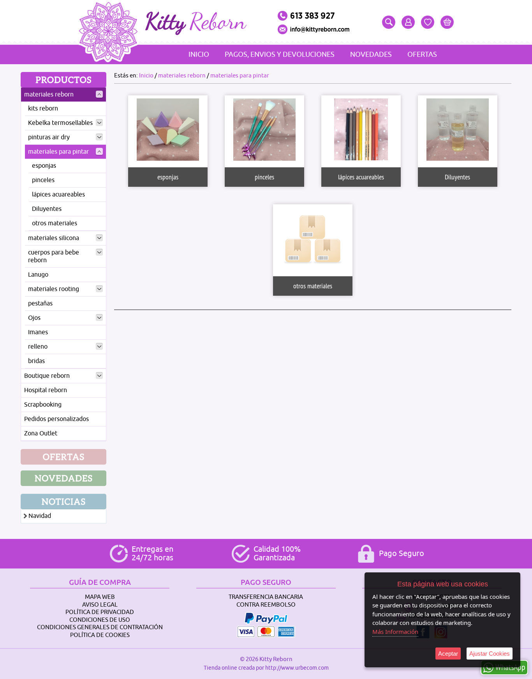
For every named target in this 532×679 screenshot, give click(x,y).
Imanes (38, 332)
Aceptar (448, 653)
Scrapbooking (43, 405)
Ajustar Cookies (489, 653)
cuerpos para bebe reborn (53, 256)
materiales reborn (49, 94)
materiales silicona (53, 238)
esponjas (44, 166)
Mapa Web (100, 597)
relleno (38, 347)
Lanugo (38, 275)
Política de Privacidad (99, 612)
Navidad (39, 516)
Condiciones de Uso (99, 620)
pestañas (40, 303)
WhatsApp (510, 666)
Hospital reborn (45, 390)
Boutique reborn (47, 376)
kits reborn (43, 108)
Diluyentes (47, 209)
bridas (36, 361)
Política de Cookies (100, 635)
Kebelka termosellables (60, 123)
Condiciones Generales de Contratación (100, 627)
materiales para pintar (58, 152)
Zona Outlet (40, 433)
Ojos (34, 318)
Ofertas (422, 54)
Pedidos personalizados (56, 419)
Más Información (395, 631)
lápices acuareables (58, 194)
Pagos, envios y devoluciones (280, 54)
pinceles (43, 180)
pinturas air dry (49, 137)
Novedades (371, 54)
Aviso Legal (100, 605)
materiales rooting (53, 289)
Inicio (198, 54)
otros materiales (54, 223)
